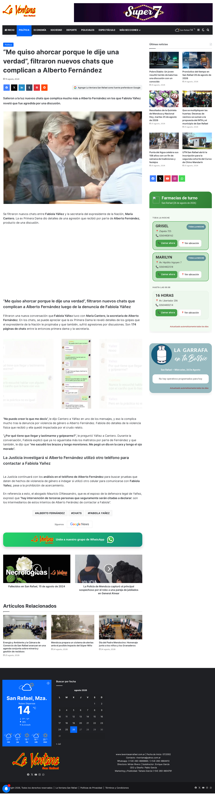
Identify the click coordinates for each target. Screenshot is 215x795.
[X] (14, 87)
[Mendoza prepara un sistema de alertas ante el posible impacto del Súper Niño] (72, 627)
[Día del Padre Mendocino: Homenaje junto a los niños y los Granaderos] (120, 627)
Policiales (87, 30)
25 (66, 729)
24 (59, 729)
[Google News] (79, 524)
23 (101, 723)
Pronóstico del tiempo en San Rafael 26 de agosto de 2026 (196, 75)
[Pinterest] (37, 87)
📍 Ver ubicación (190, 243)
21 (88, 723)
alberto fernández (51, 513)
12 (74, 716)
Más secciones (129, 30)
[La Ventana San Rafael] (19, 11)
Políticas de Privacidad (91, 787)
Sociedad (56, 30)
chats (77, 513)
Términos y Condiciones (117, 787)
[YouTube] (36, 775)
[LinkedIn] (22, 87)
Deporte (71, 30)
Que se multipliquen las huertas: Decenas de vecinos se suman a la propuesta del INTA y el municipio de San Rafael (195, 117)
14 (88, 716)
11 (67, 716)
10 (60, 716)
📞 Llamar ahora (166, 243)
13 (80, 716)
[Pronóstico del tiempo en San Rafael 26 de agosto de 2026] (197, 60)
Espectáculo (107, 30)
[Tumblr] (29, 87)
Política (24, 30)
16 (102, 716)
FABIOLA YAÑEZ (99, 513)
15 (94, 716)
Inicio (10, 30)
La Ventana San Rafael (66, 787)
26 (73, 729)
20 (80, 723)
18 (66, 723)
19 (74, 723)
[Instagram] (40, 775)
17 (60, 723)
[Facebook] (6, 87)
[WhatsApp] (43, 775)
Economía (40, 30)
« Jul (58, 744)
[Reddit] (44, 87)
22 (94, 723)
